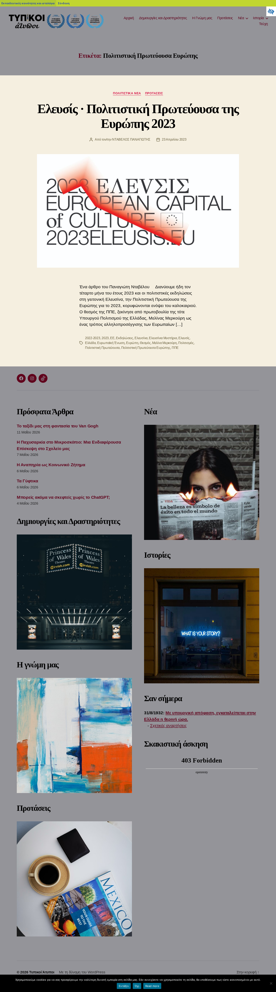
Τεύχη (263, 24)
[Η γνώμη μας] (74, 735)
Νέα (241, 18)
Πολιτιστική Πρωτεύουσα (102, 347)
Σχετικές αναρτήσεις (168, 725)
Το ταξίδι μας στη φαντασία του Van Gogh (57, 426)
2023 (105, 338)
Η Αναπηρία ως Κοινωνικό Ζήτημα (51, 464)
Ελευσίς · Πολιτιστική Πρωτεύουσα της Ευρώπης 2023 (137, 116)
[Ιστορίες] (201, 625)
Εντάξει (124, 986)
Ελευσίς (184, 338)
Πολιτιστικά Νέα (127, 93)
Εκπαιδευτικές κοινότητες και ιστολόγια (28, 3)
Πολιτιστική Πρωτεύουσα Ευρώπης (145, 347)
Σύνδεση (64, 3)
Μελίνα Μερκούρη (164, 343)
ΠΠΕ (175, 347)
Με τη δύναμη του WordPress (82, 972)
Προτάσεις (225, 18)
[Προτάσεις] (74, 878)
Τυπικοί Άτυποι (41, 972)
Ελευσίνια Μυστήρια (163, 338)
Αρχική (129, 18)
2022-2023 (92, 338)
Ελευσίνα (141, 338)
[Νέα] (201, 482)
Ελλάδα (90, 343)
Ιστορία (258, 18)
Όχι (137, 986)
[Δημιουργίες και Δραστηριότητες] (74, 592)
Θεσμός (145, 343)
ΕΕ (112, 338)
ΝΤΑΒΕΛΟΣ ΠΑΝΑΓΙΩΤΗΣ (131, 139)
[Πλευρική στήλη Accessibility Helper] (271, 11)
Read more (152, 986)
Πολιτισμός (186, 343)
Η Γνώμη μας (202, 18)
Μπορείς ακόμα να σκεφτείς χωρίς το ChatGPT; (63, 497)
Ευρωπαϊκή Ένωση (111, 343)
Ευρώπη (132, 343)
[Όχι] (271, 983)
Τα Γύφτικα (27, 481)
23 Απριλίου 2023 (174, 139)
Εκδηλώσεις (124, 338)
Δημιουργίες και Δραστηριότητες (163, 18)
